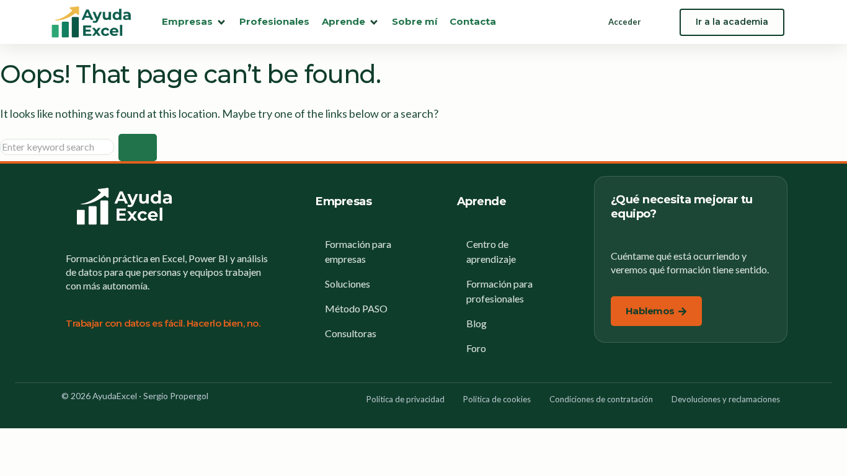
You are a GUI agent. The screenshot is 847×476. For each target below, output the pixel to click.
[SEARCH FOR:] (59, 146)
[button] (194, 22)
